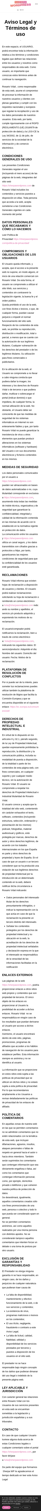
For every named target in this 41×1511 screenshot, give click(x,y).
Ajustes (26, 1507)
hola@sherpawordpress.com (18, 605)
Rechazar (16, 1507)
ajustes (18, 1503)
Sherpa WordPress (20, 3)
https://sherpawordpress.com (16, 185)
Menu (22, 10)
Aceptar (6, 1507)
